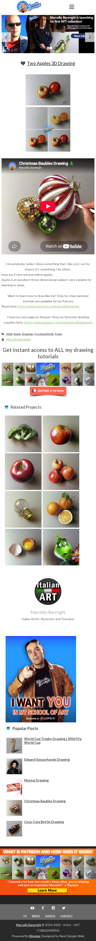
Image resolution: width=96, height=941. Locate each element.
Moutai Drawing (36, 780)
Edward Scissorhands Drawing (47, 759)
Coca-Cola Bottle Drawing (44, 822)
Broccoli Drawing (23, 433)
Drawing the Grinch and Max (61, 548)
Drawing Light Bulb (23, 508)
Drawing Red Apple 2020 (23, 472)
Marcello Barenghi (28, 925)
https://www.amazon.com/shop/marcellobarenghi (58, 322)
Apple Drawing (61, 433)
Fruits (58, 334)
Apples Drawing (61, 470)
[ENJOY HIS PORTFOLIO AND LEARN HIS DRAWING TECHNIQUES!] (33, 6)
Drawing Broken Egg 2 (23, 548)
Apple (17, 334)
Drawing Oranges (61, 508)
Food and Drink (44, 334)
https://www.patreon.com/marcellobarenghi (49, 306)
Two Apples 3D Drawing (51, 63)
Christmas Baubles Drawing (45, 801)
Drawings (27, 334)
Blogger (34, 936)
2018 (9, 334)
